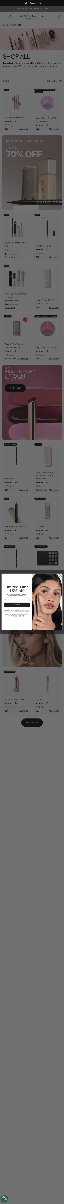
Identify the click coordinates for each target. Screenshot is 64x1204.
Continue (17, 605)
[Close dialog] (60, 575)
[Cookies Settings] (4, 1198)
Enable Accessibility (32, 3)
